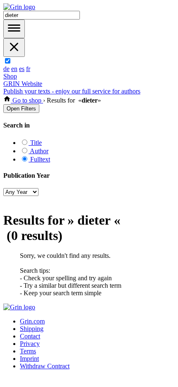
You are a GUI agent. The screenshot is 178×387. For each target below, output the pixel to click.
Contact (30, 336)
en (14, 68)
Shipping (31, 328)
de (6, 68)
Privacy (30, 343)
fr (28, 68)
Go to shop (27, 100)
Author (38, 150)
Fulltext (39, 159)
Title (35, 142)
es (21, 68)
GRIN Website (22, 83)
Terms (28, 351)
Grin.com (32, 321)
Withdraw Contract (45, 366)
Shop (10, 76)
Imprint (29, 358)
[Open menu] (14, 29)
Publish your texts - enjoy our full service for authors (71, 91)
